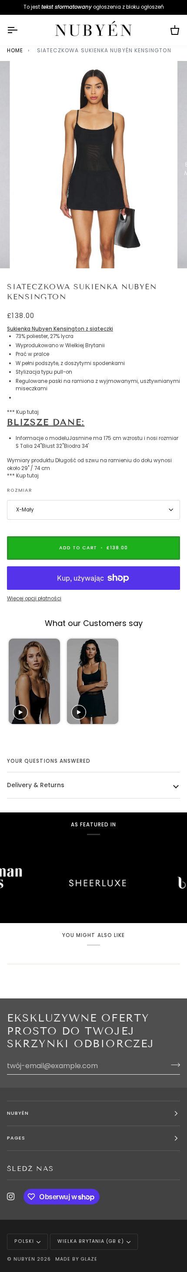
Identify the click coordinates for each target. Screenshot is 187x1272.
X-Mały (25, 509)
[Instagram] (11, 1197)
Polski (24, 1241)
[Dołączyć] (173, 1065)
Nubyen (24, 1259)
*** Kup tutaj (23, 412)
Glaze (88, 1259)
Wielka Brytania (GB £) (90, 1241)
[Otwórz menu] (20, 30)
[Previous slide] (16, 681)
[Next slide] (169, 681)
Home (15, 50)
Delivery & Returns (35, 785)
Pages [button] (16, 1138)
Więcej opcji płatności (34, 598)
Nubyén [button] (18, 1113)
